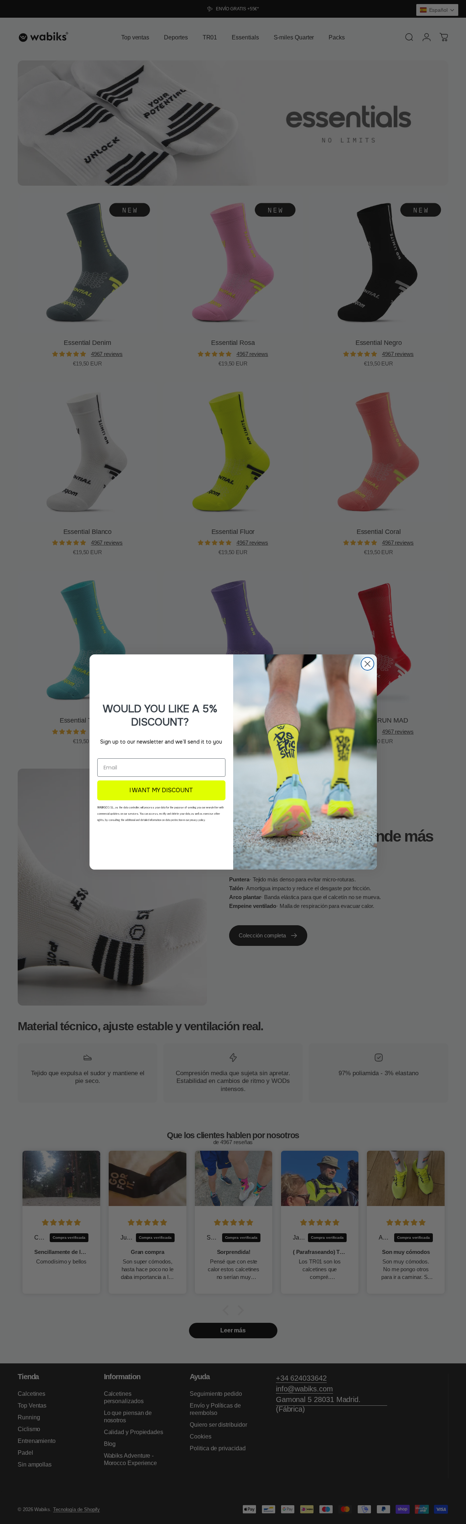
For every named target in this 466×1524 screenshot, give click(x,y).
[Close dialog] (367, 663)
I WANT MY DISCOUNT (161, 790)
